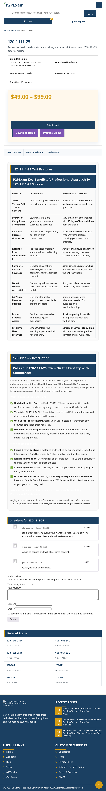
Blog (8, 762)
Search (90, 14)
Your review (14, 587)
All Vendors (12, 772)
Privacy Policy (66, 762)
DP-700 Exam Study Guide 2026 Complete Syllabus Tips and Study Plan (82, 720)
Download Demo (25, 133)
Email (11, 608)
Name (11, 604)
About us (11, 756)
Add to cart (53, 125)
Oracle (15, 30)
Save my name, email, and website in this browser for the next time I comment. (52, 613)
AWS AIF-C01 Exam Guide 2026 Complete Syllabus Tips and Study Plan (81, 709)
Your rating (14, 584)
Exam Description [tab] (34, 152)
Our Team (11, 777)
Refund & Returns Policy (71, 767)
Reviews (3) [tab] (53, 152)
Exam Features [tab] (14, 152)
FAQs (61, 756)
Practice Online (52, 133)
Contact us (64, 751)
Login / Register (78, 21)
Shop (9, 767)
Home (7, 30)
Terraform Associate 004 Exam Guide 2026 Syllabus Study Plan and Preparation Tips (82, 731)
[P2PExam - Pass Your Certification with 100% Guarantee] (14, 5)
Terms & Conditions (69, 772)
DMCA (62, 777)
